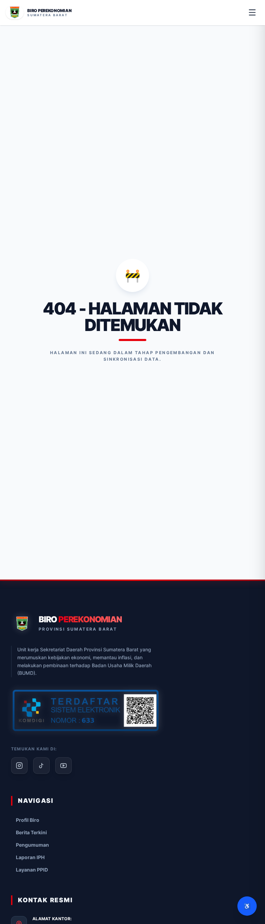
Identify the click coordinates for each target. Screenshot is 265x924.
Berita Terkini (31, 832)
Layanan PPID (32, 870)
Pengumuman (32, 845)
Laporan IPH (30, 857)
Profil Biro (27, 820)
